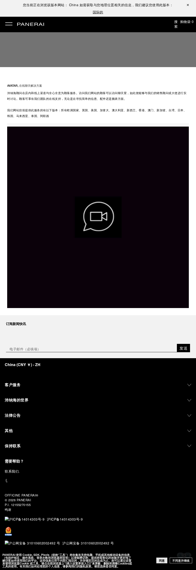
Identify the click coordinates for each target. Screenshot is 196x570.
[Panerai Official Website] (30, 24)
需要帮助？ (14, 461)
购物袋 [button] (187, 21)
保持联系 (13, 445)
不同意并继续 (181, 560)
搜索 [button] (176, 24)
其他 (9, 430)
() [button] (22, 364)
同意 (162, 560)
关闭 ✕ (187, 4)
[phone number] (98, 480)
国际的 (98, 12)
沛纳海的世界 (16, 400)
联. (12, 471)
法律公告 (13, 415)
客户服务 (13, 384)
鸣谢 (8, 509)
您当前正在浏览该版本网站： (51, 4)
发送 (183, 348)
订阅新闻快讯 (16, 323)
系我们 (13, 471)
